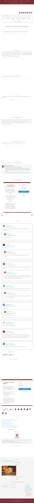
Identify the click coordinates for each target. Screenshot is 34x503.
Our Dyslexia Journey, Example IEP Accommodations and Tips (9, 420)
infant (29, 175)
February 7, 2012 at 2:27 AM (10, 245)
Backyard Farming (16, 55)
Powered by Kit (23, 195)
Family (19, 175)
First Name (23, 184)
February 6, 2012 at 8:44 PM (11, 273)
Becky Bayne (8, 225)
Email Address (24, 187)
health (27, 175)
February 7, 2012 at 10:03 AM (10, 332)
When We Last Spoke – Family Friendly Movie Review (7, 419)
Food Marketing (9, 429)
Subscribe (24, 191)
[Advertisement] (11, 219)
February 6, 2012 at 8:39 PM (10, 264)
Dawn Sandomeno (9, 322)
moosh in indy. (8, 285)
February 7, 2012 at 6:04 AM (10, 323)
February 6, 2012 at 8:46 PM (10, 286)
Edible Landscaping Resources (17, 462)
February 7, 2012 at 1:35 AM (10, 226)
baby (23, 175)
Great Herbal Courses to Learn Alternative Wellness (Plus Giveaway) (9, 425)
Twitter (21, 172)
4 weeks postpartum (16, 51)
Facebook (24, 172)
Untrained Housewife (17, 8)
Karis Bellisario (8, 304)
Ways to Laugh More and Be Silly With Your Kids (7, 423)
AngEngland (9, 233)
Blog (18, 172)
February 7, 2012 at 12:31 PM (10, 344)
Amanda (7, 244)
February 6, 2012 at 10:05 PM (10, 305)
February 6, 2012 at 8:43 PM (11, 253)
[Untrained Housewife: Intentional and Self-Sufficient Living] (17, 438)
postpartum (31, 175)
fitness (25, 175)
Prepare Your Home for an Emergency (6, 424)
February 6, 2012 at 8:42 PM (11, 235)
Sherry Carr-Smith (9, 343)
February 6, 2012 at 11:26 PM (12, 313)
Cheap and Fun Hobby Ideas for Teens (6, 421)
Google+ (28, 172)
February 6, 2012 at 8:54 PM (11, 293)
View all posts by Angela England (11, 172)
